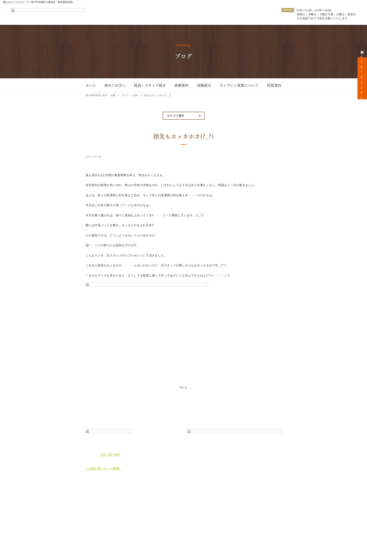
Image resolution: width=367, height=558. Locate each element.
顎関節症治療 (256, 489)
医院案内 (274, 85)
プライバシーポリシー (103, 532)
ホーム (91, 85)
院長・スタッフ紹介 (150, 85)
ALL (183, 387)
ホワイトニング (145, 495)
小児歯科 (253, 495)
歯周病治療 (180, 489)
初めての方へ (115, 85)
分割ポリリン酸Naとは (103, 511)
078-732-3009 (110, 454)
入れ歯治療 (180, 495)
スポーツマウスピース (224, 501)
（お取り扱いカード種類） (104, 468)
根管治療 (216, 489)
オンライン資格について (239, 85)
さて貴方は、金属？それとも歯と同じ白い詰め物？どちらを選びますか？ (263, 504)
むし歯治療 (142, 489)
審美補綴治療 (219, 495)
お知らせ (94, 518)
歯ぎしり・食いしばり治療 (152, 501)
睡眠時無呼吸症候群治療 (187, 501)
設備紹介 (204, 85)
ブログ (92, 525)
